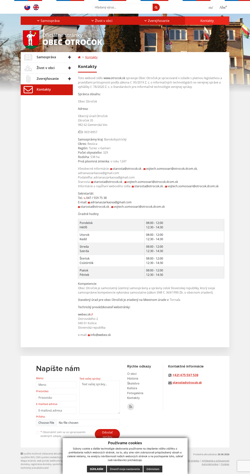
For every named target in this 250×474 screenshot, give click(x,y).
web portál (43, 460)
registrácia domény (41, 464)
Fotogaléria (135, 393)
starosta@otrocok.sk (127, 169)
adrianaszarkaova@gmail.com (111, 202)
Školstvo (133, 383)
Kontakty (207, 20)
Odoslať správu (107, 434)
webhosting (56, 460)
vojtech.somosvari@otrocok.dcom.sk (171, 169)
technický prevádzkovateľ (34, 467)
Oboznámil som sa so (62, 434)
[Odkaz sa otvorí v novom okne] (130, 406)
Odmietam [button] (152, 469)
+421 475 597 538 (185, 375)
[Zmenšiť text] (212, 7)
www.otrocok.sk (114, 78)
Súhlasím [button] (96, 469)
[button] (48, 20)
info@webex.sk (100, 335)
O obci (132, 374)
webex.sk (84, 314)
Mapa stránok (28, 460)
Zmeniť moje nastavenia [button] (125, 469)
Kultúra (132, 388)
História (132, 378)
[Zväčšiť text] (223, 7)
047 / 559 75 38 (96, 198)
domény (25, 464)
